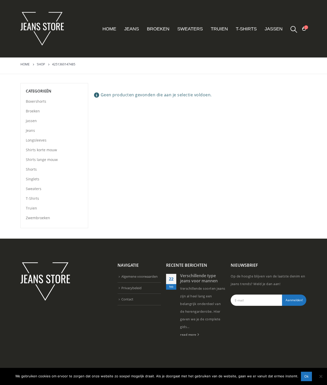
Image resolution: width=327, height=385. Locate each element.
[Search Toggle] (294, 29)
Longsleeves (36, 140)
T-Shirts (246, 28)
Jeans (131, 28)
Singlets (32, 179)
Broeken (158, 28)
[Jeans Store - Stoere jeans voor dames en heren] (42, 29)
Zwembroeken (38, 217)
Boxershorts (36, 101)
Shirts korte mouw (41, 149)
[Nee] (320, 376)
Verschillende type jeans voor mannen (199, 278)
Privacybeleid (131, 288)
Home (109, 28)
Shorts (31, 169)
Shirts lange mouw (42, 159)
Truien (219, 28)
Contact (127, 299)
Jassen (274, 28)
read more (188, 334)
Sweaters (190, 28)
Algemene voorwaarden (139, 276)
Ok (306, 376)
